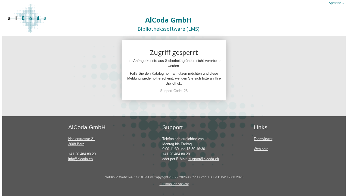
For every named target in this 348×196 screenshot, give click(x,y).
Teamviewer (263, 139)
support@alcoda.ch (203, 159)
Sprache (335, 3)
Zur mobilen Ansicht (174, 184)
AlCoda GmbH (168, 19)
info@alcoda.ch (80, 159)
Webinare (261, 149)
